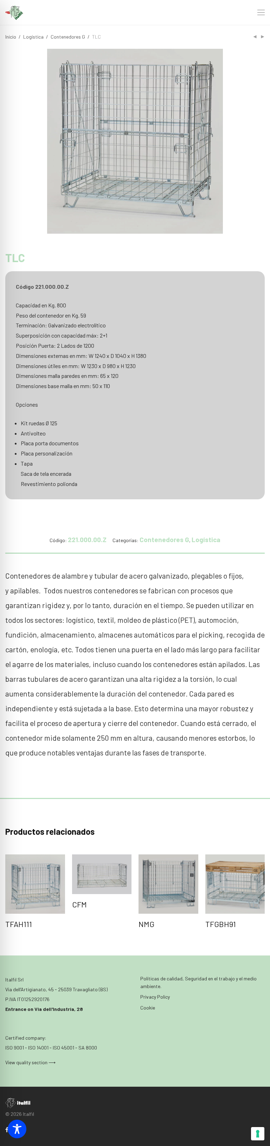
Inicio (10, 37)
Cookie (147, 1008)
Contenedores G (68, 37)
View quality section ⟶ (30, 1062)
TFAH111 (18, 923)
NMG (146, 923)
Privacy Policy (155, 997)
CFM (79, 904)
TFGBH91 (220, 923)
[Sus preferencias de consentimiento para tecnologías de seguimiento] (257, 1133)
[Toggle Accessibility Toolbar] (17, 1129)
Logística (33, 37)
